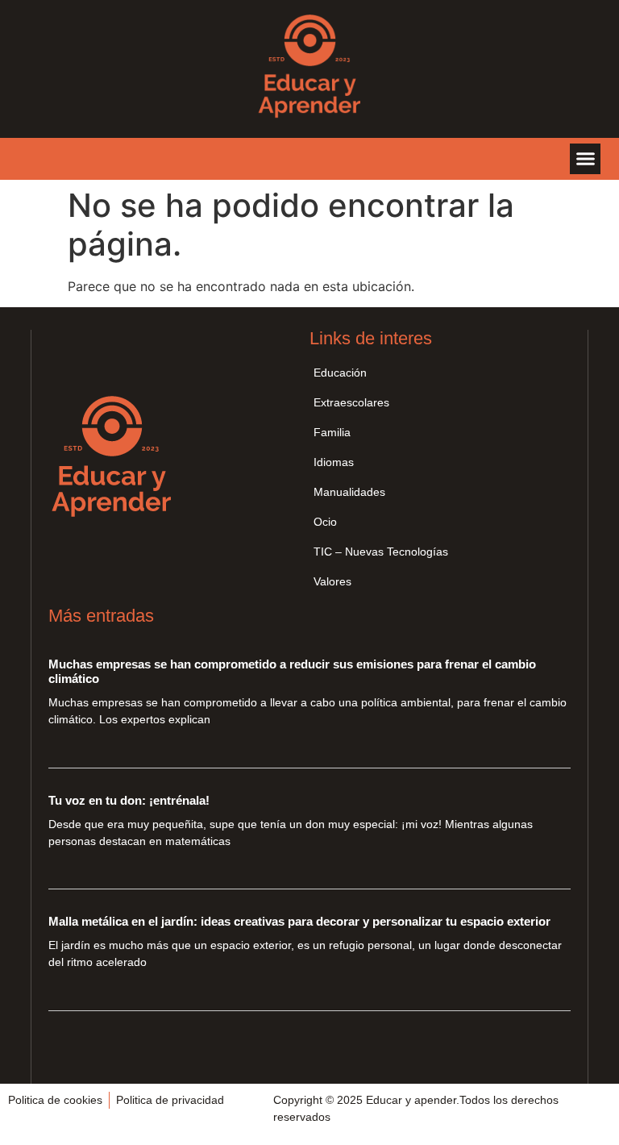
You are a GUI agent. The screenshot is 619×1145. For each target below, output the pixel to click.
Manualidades (349, 491)
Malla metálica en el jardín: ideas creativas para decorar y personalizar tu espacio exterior (299, 921)
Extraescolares (351, 402)
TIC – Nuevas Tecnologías (381, 551)
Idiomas (334, 462)
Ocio (325, 521)
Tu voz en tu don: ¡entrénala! (129, 800)
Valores (332, 581)
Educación (340, 372)
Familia (332, 432)
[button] (585, 159)
